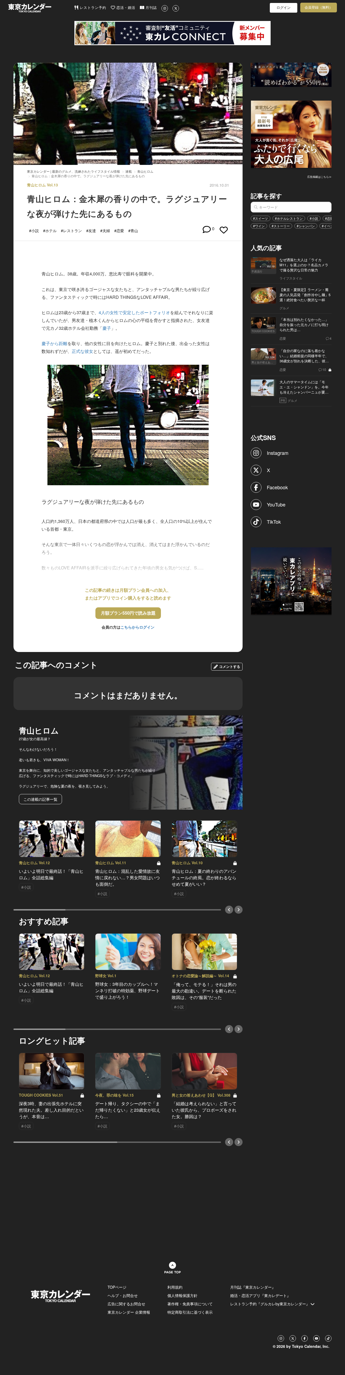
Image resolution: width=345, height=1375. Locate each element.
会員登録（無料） (319, 7)
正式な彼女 (82, 351)
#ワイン (259, 226)
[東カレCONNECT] (172, 33)
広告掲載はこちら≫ (319, 177)
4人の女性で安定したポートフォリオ (134, 312)
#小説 (314, 218)
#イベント (329, 226)
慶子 (106, 328)
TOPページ (117, 1287)
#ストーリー (281, 226)
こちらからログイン (137, 627)
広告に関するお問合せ (126, 1304)
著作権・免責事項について (190, 1304)
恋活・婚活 (125, 8)
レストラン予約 (92, 8)
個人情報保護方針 (182, 1295)
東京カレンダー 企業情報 (129, 1312)
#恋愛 (329, 218)
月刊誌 (150, 8)
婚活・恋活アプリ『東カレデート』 (260, 1295)
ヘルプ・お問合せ (123, 1295)
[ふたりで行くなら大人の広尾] (291, 133)
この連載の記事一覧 (40, 799)
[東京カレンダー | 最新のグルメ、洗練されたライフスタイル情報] (41, 7)
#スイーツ (260, 218)
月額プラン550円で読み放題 (128, 613)
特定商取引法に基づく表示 (190, 1312)
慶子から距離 (54, 343)
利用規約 (174, 1287)
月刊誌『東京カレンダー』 (252, 1287)
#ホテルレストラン (289, 218)
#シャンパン (306, 226)
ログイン (284, 8)
